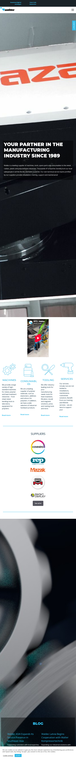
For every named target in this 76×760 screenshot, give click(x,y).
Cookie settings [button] (8, 755)
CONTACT (74, 25)
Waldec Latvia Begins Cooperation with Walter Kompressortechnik (54, 737)
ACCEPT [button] (18, 755)
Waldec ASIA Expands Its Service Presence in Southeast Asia (20, 737)
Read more (6, 415)
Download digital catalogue (15, 3)
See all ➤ (38, 503)
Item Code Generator (32, 3)
